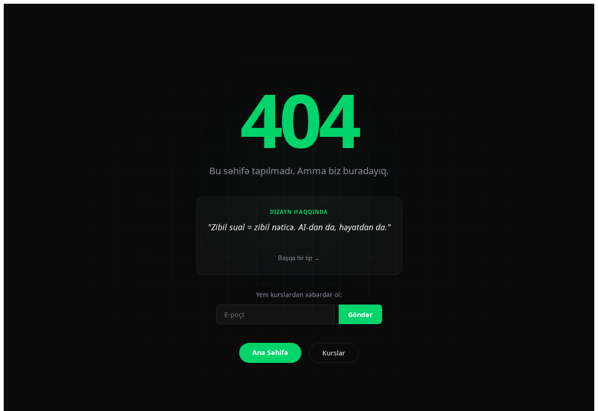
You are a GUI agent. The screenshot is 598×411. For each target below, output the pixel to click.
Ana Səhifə (270, 352)
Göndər (360, 314)
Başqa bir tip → (299, 258)
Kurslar (333, 352)
